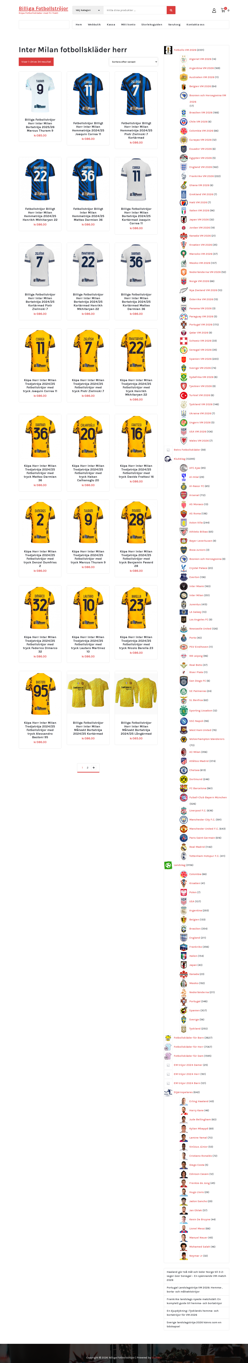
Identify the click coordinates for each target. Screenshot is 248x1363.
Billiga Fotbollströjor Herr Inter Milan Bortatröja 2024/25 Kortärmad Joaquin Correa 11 (136, 216)
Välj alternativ (41, 118)
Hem (79, 24)
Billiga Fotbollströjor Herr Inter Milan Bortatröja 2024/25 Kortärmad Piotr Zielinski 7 (40, 302)
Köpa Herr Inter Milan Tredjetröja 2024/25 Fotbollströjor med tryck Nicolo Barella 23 (136, 642)
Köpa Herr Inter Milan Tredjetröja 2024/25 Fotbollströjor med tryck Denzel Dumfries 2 (40, 559)
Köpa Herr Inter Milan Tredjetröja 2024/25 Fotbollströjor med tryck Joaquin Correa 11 (40, 385)
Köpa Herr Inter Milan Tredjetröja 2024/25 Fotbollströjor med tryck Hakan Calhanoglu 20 (88, 473)
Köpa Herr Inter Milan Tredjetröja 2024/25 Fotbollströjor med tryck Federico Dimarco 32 (40, 644)
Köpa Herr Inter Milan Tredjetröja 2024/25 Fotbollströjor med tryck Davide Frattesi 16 (136, 471)
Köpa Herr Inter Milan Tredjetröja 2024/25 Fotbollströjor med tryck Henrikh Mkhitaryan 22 (136, 387)
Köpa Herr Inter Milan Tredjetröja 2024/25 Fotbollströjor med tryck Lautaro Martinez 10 (88, 644)
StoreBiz (156, 1357)
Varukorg (174, 24)
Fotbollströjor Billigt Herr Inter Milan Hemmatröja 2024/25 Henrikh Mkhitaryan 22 (40, 214)
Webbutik (94, 24)
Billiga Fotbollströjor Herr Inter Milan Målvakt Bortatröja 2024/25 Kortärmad (88, 728)
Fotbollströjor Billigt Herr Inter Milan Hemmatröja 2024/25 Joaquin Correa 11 (88, 128)
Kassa (111, 24)
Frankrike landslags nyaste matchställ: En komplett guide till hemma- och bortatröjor (194, 1301)
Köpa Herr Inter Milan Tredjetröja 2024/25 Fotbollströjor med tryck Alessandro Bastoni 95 (40, 730)
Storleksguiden (151, 24)
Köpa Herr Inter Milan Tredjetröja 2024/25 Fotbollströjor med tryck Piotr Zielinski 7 (88, 385)
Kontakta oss (195, 24)
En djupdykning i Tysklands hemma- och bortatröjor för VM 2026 (192, 1312)
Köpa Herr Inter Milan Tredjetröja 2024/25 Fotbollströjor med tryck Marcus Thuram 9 (88, 557)
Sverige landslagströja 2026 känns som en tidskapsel (194, 1324)
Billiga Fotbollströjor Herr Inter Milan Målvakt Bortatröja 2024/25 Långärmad (136, 728)
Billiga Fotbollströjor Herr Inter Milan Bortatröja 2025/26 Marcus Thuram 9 (40, 125)
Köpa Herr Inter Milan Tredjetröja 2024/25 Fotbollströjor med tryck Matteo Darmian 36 (40, 473)
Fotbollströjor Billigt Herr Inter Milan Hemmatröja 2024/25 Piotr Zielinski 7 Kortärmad (136, 130)
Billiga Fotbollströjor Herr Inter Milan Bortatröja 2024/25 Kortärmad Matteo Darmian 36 (136, 302)
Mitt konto (128, 24)
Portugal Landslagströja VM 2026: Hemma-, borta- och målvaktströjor (195, 1289)
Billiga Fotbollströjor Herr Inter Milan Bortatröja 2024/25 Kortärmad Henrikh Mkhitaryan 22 (88, 302)
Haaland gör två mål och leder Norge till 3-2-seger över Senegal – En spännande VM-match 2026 (196, 1276)
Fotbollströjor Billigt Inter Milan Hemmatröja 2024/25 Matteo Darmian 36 (88, 214)
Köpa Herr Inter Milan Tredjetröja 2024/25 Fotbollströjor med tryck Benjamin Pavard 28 (136, 559)
